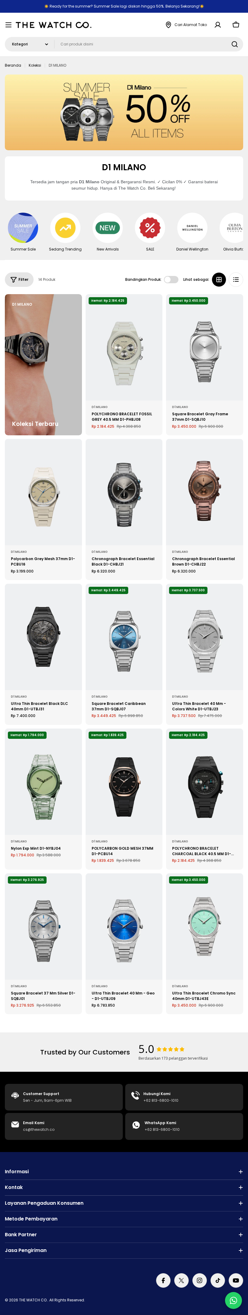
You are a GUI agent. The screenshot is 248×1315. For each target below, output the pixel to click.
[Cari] (234, 44)
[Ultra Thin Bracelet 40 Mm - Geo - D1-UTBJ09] (124, 926)
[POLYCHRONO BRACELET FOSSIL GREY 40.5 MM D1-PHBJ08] (124, 347)
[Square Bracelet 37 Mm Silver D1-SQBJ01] (43, 926)
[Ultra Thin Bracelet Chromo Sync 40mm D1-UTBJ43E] (204, 926)
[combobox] (124, 44)
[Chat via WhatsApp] (233, 1300)
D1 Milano (100, 407)
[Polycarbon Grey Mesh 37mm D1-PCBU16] (43, 492)
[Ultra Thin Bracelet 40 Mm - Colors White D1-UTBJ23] (204, 637)
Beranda (13, 65)
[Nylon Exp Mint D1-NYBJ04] (43, 782)
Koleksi (35, 65)
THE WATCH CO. (33, 1300)
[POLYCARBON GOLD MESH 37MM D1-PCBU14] (124, 782)
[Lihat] (153, 307)
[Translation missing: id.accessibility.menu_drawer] (8, 24)
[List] (236, 279)
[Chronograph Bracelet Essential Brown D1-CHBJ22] (204, 492)
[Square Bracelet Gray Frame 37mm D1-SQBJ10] (204, 347)
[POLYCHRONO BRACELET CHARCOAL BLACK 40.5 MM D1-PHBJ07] (204, 782)
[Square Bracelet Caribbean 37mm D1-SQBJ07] (124, 637)
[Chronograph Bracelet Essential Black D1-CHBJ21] (124, 492)
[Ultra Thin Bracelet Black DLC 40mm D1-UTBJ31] (43, 637)
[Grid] (219, 279)
